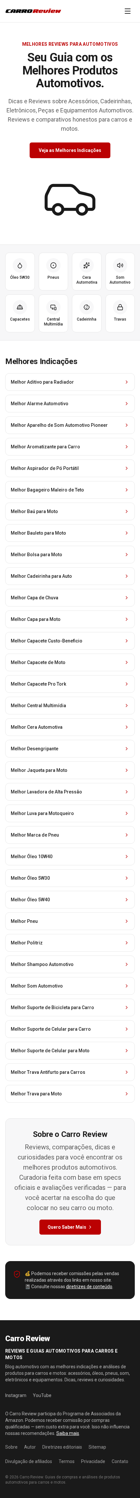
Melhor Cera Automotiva (37, 727)
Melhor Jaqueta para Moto (39, 770)
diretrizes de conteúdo (89, 1286)
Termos (67, 1461)
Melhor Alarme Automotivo (39, 403)
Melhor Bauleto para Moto (38, 533)
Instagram (15, 1395)
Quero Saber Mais (67, 1227)
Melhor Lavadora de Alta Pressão (46, 791)
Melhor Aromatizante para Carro (45, 446)
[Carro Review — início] (34, 11)
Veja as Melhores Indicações (70, 150)
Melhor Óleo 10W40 (31, 856)
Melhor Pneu (24, 921)
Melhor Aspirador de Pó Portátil (45, 468)
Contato (120, 1461)
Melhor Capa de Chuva (34, 597)
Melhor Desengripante (34, 748)
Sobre (11, 1447)
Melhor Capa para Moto (36, 619)
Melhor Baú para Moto (34, 511)
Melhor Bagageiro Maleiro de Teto (47, 489)
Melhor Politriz (27, 942)
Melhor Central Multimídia (38, 705)
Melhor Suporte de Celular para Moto (50, 1050)
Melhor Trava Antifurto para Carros (48, 1072)
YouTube (42, 1395)
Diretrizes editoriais (62, 1447)
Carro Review (31, 1477)
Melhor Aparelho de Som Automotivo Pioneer (59, 425)
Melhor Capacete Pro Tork (38, 684)
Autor (30, 1447)
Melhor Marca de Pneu (35, 835)
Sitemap (97, 1447)
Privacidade (93, 1461)
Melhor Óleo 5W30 (30, 878)
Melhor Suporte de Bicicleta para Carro (52, 1007)
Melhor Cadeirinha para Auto (41, 576)
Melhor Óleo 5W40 (30, 899)
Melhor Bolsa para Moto (36, 554)
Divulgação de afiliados (28, 1461)
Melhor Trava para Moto (36, 1093)
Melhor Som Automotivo (37, 986)
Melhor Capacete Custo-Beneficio (46, 640)
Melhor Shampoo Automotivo (42, 964)
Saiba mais (67, 1433)
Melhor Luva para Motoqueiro (42, 813)
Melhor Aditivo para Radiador (42, 382)
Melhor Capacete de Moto (38, 662)
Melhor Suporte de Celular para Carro (51, 1029)
